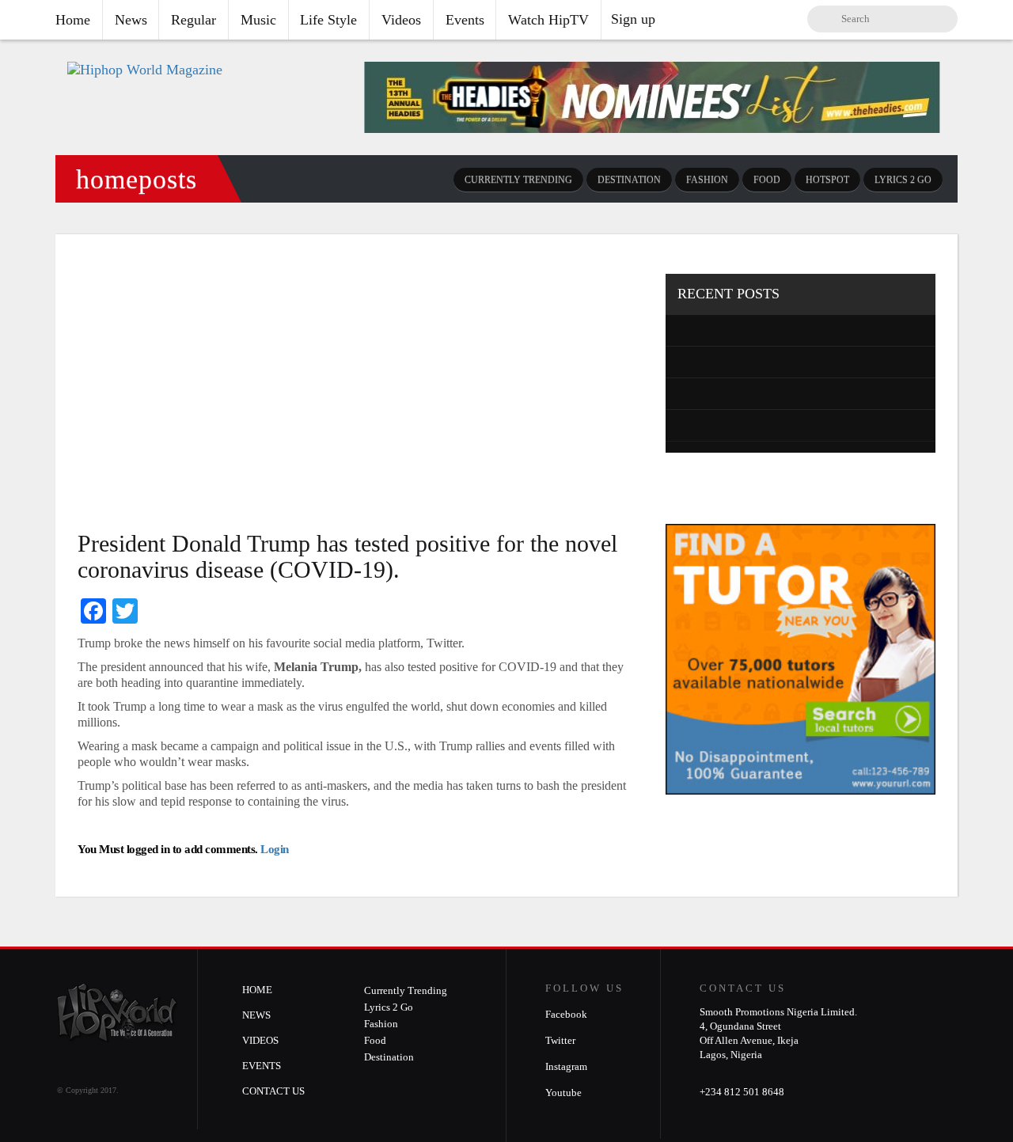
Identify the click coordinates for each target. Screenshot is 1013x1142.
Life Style (328, 20)
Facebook (566, 1014)
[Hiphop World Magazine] (144, 70)
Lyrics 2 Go (903, 179)
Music (258, 20)
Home (72, 20)
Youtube (563, 1092)
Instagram (566, 1066)
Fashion (707, 179)
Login (273, 849)
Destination (629, 179)
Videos (401, 20)
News (131, 20)
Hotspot (827, 179)
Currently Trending (518, 179)
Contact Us (273, 1091)
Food (766, 179)
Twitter (560, 1040)
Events (465, 20)
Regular (193, 20)
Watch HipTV (548, 20)
